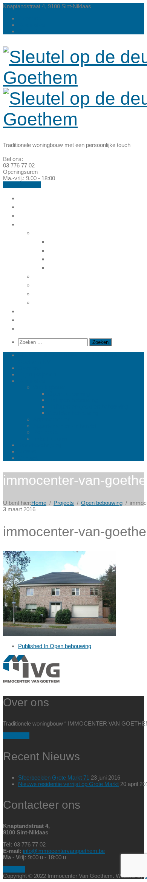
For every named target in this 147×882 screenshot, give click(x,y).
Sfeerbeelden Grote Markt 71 (53, 777)
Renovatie (50, 293)
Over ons (29, 18)
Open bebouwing (76, 241)
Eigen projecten (44, 215)
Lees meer (16, 735)
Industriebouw (56, 302)
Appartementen (59, 276)
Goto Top (14, 869)
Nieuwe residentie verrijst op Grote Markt (68, 784)
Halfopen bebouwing (82, 250)
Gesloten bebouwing (82, 267)
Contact (27, 31)
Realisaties (31, 25)
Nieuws (30, 319)
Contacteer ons (22, 184)
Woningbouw (54, 232)
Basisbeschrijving (46, 310)
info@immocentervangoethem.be (64, 851)
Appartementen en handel (76, 284)
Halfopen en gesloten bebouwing (88, 406)
